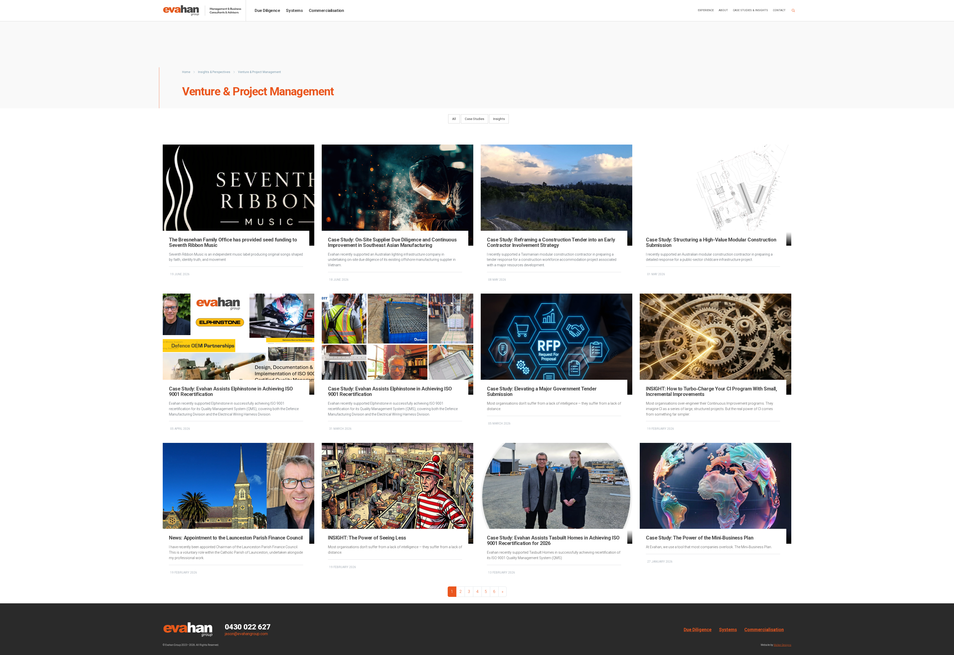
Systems (294, 10)
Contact (779, 10)
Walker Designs (782, 645)
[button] (793, 11)
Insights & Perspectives (214, 72)
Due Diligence (267, 10)
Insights (499, 119)
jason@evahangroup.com (246, 633)
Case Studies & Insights (750, 10)
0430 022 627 (248, 627)
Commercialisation (326, 10)
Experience (706, 10)
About (723, 10)
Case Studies (474, 119)
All (454, 119)
